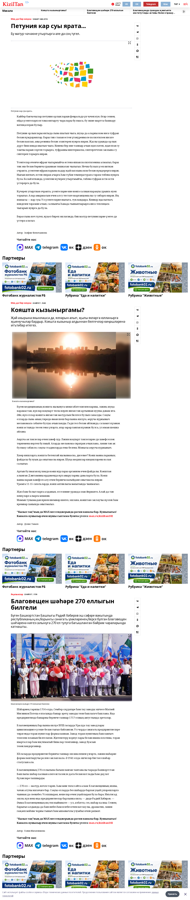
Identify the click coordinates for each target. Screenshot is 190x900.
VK (126, 4)
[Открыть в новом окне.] (25, 247)
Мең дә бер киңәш (21, 19)
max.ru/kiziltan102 (101, 516)
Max (165, 4)
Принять (172, 894)
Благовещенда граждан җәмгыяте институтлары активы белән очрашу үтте (153, 11)
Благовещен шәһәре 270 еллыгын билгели (105, 11)
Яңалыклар (17, 594)
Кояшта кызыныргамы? (54, 10)
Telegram (151, 4)
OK (136, 4)
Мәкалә (7, 10)
